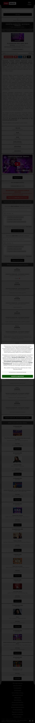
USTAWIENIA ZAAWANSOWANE (17, 372)
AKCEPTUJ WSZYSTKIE (17, 376)
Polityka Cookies (17, 369)
